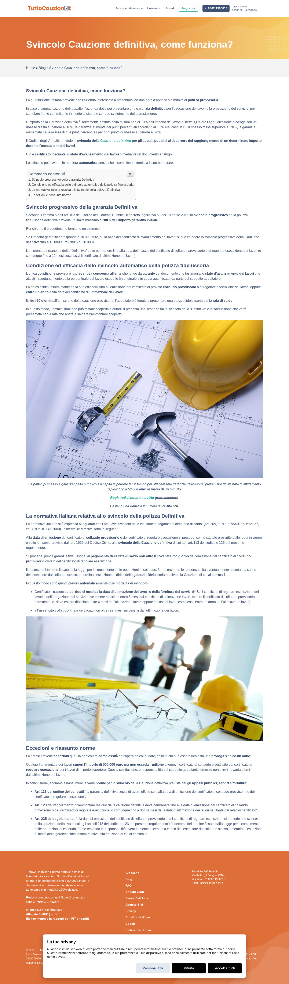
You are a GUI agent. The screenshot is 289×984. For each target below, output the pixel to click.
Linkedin (53, 902)
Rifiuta (189, 968)
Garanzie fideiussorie (129, 8)
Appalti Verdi (134, 892)
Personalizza (153, 968)
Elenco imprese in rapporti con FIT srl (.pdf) (57, 918)
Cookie (130, 923)
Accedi (170, 8)
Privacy (130, 911)
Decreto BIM (134, 904)
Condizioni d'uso (137, 917)
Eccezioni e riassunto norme (51, 195)
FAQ (128, 885)
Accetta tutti (225, 968)
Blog (42, 68)
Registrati (188, 8)
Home (30, 68)
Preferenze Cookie (138, 930)
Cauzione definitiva (115, 141)
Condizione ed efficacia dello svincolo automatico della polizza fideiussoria (82, 184)
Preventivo (154, 8)
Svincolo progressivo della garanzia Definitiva (63, 179)
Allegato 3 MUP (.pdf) (41, 914)
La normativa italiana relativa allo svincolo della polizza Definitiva (76, 189)
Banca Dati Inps (136, 898)
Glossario (132, 873)
